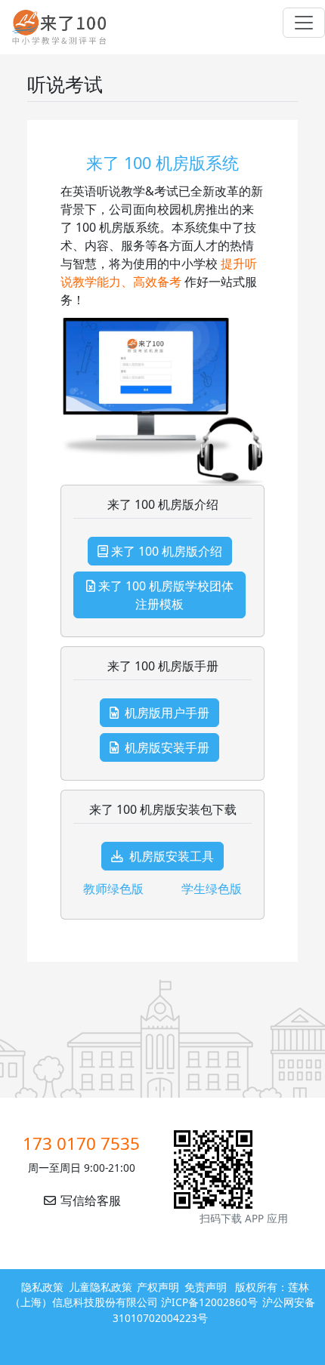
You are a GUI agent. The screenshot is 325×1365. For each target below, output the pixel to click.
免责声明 (205, 1287)
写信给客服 (89, 1200)
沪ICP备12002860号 (209, 1302)
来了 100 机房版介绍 (166, 551)
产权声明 (158, 1287)
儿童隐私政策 (100, 1287)
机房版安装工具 (171, 856)
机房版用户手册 (167, 712)
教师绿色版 (113, 888)
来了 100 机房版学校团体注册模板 (166, 595)
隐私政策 (42, 1287)
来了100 (53, 27)
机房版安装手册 (167, 747)
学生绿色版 (211, 888)
